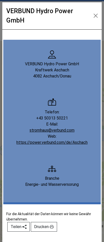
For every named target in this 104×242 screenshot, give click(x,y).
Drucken (42, 226)
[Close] (96, 16)
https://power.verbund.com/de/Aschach (52, 142)
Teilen (16, 226)
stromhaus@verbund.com (52, 130)
